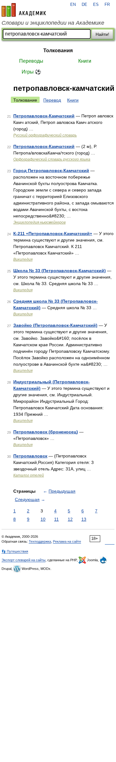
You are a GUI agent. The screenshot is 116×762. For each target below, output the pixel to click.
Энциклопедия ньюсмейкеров (39, 222)
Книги (84, 61)
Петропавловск (30, 455)
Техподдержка (40, 541)
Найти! (102, 34)
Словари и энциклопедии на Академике (53, 23)
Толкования (58, 50)
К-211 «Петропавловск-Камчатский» (52, 233)
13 (83, 519)
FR (107, 4)
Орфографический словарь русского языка (51, 159)
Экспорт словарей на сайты (23, 560)
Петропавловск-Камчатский (44, 115)
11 (56, 519)
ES (96, 4)
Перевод (52, 100)
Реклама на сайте (67, 541)
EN (73, 4)
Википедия (22, 259)
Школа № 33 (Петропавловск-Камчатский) (59, 270)
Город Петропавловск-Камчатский (51, 170)
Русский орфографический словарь (45, 135)
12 (70, 519)
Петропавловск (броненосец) (45, 431)
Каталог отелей (28, 475)
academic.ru (24, 10)
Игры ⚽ (31, 71)
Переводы (31, 61)
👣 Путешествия (15, 551)
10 (43, 519)
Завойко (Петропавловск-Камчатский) (55, 325)
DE (84, 4)
